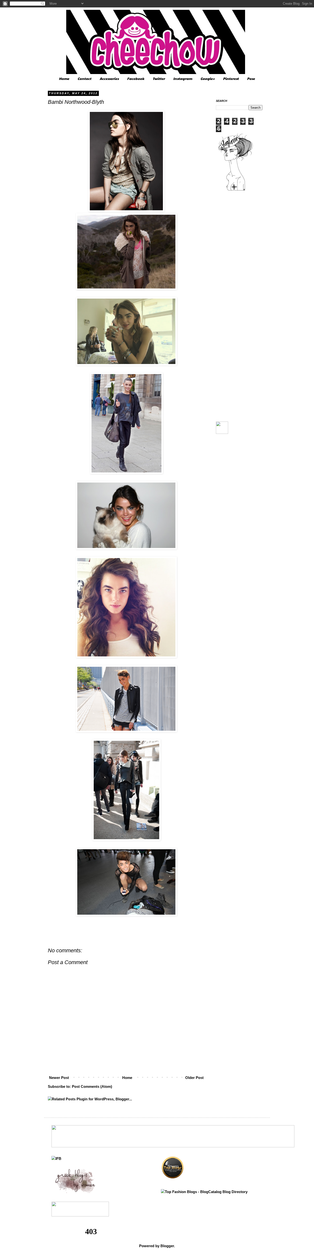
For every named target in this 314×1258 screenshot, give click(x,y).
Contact (84, 78)
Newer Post (59, 1078)
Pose (251, 78)
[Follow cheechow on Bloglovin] (235, 190)
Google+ (207, 78)
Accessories (109, 78)
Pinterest (231, 78)
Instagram (182, 78)
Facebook (135, 78)
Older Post (194, 1078)
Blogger (167, 1246)
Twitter (159, 78)
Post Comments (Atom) (92, 1086)
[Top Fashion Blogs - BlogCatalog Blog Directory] (204, 1192)
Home (64, 78)
